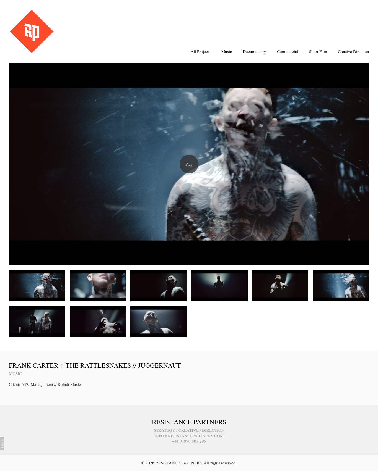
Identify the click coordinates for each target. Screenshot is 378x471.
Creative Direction (353, 51)
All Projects (201, 51)
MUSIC (15, 373)
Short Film (318, 51)
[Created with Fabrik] (2, 443)
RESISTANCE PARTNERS (189, 421)
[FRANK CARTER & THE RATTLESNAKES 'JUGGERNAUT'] (189, 164)
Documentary (254, 51)
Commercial (287, 51)
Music (226, 51)
